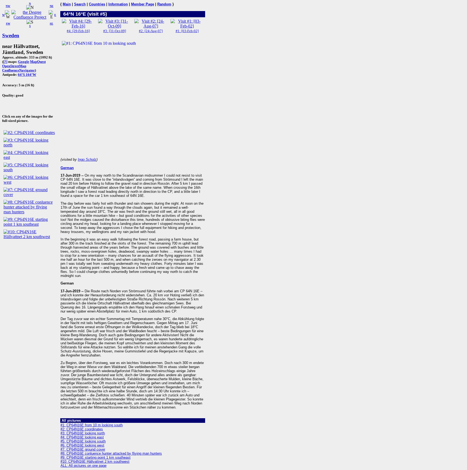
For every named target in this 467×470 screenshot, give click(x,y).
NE (52, 6)
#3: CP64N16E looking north (83, 433)
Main (67, 4)
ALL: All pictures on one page (83, 466)
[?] (5, 62)
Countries (97, 4)
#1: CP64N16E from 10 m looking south (92, 425)
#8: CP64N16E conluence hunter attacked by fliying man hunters (111, 453)
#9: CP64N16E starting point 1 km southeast (96, 457)
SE (51, 23)
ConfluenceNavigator (18, 70)
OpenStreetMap (14, 66)
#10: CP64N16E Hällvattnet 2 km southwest (95, 461)
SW (8, 23)
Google (23, 62)
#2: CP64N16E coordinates (82, 429)
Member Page (142, 4)
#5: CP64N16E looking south (83, 441)
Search (80, 4)
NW (8, 6)
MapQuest (38, 62)
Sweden (10, 35)
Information (118, 4)
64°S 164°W (27, 75)
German (67, 168)
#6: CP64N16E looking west (82, 445)
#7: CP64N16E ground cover (83, 449)
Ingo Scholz (87, 159)
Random (164, 4)
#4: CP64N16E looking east (82, 437)
